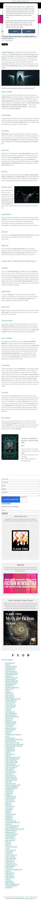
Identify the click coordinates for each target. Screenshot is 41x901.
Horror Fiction (10, 783)
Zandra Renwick (6, 115)
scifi (7, 848)
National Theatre (11, 830)
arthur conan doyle (11, 673)
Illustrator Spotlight (11, 786)
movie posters (10, 821)
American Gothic (11, 666)
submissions (10, 863)
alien (7, 664)
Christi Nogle (5, 130)
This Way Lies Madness (13, 869)
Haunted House (10, 777)
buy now (10, 52)
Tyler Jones (4, 392)
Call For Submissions (12, 699)
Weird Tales (9, 882)
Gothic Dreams (11, 760)
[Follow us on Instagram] (23, 655)
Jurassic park (10, 801)
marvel (8, 812)
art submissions (11, 671)
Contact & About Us (22, 1)
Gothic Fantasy (11, 762)
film (7, 736)
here (10, 62)
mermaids (9, 817)
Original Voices (10, 835)
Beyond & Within (11, 681)
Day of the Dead (11, 713)
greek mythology (11, 767)
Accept (15, 31)
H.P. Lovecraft (10, 772)
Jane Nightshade (6, 214)
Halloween (9, 773)
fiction (8, 733)
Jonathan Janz (10, 796)
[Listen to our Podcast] (28, 655)
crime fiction (10, 707)
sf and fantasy (10, 850)
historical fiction (11, 778)
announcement (10, 668)
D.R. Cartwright (5, 417)
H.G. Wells (9, 770)
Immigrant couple (11, 788)
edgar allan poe (10, 721)
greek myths (10, 769)
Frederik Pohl (10, 749)
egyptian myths (10, 723)
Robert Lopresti (5, 291)
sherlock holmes (11, 855)
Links (36, 897)
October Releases (11, 834)
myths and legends (12, 825)
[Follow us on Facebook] (13, 655)
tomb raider (9, 876)
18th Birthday (10, 663)
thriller (8, 871)
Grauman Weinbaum (12, 765)
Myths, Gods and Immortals (14, 829)
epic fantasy (9, 725)
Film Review (10, 738)
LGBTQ (8, 804)
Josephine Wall (10, 798)
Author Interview (11, 674)
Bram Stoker (10, 697)
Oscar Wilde (9, 837)
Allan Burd (4, 231)
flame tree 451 (10, 741)
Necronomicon (10, 832)
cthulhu (8, 710)
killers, (8, 803)
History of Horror (11, 780)
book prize (9, 694)
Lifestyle (31, 897)
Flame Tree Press (12, 742)
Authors (8, 676)
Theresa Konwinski (6, 320)
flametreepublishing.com (30, 898)
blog (7, 690)
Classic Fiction (10, 702)
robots (8, 845)
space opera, (10, 860)
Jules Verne (9, 799)
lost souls (9, 808)
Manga (8, 811)
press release (10, 840)
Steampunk (9, 861)
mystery (8, 824)
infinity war (9, 791)
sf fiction (9, 851)
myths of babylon (11, 827)
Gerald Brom (10, 751)
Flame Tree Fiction (12, 897)
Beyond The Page (11, 682)
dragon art (9, 718)
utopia (8, 879)
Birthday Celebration (12, 687)
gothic (8, 755)
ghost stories (10, 754)
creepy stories (10, 705)
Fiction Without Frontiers (13, 734)
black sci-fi (9, 689)
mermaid (8, 816)
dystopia (8, 720)
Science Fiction (11, 846)
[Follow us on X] (18, 655)
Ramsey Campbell (6, 91)
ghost (8, 752)
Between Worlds (11, 677)
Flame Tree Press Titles (13, 746)
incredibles (9, 790)
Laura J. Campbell (6, 338)
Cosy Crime (9, 703)
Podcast (22, 897)
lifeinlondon (10, 806)
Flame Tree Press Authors (14, 744)
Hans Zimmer (10, 775)
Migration (9, 819)
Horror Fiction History (12, 785)
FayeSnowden (10, 729)
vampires (9, 881)
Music (26, 897)
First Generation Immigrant (14, 739)
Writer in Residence (12, 884)
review (8, 843)
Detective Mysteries (12, 716)
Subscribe (20, 565)
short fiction (10, 856)
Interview (9, 793)
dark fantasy (10, 712)
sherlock (8, 853)
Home (14, 1)
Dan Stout (4, 171)
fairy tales (9, 726)
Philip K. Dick (10, 838)
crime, (8, 708)
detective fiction (11, 715)
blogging (8, 692)
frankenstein (9, 747)
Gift (18, 897)
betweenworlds (10, 679)
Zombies (8, 887)
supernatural (9, 866)
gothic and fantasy (12, 759)
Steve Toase (5, 150)
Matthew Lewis (10, 814)
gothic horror (10, 764)
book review (9, 695)
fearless (8, 731)
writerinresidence (11, 886)
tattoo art (9, 868)
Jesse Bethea (5, 365)
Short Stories (10, 858)
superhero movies (11, 864)
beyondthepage (10, 684)
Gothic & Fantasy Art (12, 757)
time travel (9, 874)
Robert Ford (4, 245)
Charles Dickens (11, 700)
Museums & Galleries (12, 822)
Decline (29, 31)
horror (8, 781)
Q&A (8, 842)
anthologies (10, 669)
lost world (9, 809)
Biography (9, 685)
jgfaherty (8, 795)
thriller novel (9, 873)
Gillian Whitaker (9, 40)
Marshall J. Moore (6, 187)
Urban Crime (10, 877)
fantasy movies (10, 728)
